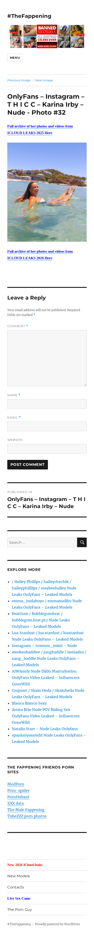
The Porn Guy (19, 909)
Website (15, 440)
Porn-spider (18, 790)
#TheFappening (29, 16)
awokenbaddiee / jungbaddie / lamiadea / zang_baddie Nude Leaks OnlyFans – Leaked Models (49, 658)
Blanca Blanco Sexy (29, 703)
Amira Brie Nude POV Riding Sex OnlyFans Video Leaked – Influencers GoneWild (46, 716)
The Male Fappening (25, 809)
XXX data (15, 803)
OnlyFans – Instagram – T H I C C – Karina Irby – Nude (45, 104)
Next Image (44, 80)
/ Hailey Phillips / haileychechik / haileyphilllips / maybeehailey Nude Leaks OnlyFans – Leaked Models (44, 588)
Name (14, 395)
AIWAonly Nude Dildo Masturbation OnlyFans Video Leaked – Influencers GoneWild (46, 677)
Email (14, 417)
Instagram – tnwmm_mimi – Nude (44, 645)
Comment (17, 326)
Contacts (15, 887)
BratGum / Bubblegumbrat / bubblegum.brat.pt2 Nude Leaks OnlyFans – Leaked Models (41, 620)
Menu (15, 57)
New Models (18, 876)
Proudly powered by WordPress (57, 924)
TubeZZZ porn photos (27, 816)
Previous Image (19, 80)
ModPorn (15, 784)
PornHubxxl (18, 797)
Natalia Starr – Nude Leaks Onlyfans (45, 728)
